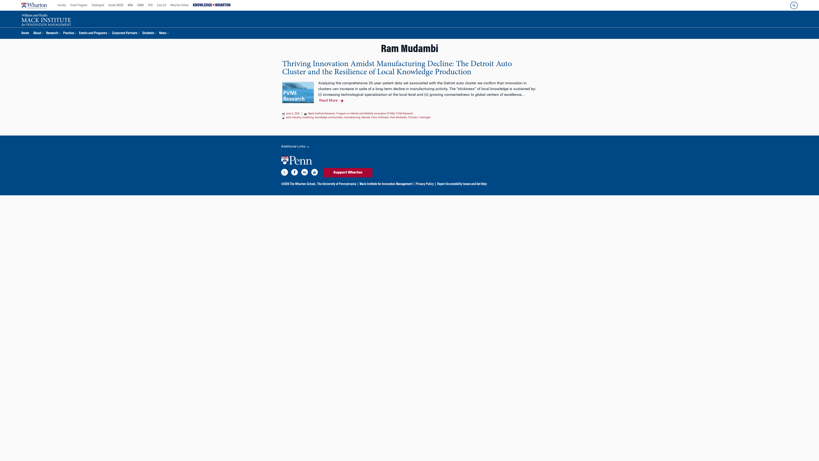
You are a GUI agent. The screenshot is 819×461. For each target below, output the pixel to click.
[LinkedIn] (304, 173)
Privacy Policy (425, 184)
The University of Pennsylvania (336, 184)
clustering (308, 117)
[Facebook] (294, 173)
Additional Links (293, 146)
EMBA (140, 5)
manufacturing (352, 117)
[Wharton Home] (34, 5)
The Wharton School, (303, 184)
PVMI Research (404, 113)
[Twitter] (284, 173)
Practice (68, 33)
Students (148, 33)
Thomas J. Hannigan (419, 117)
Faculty (62, 5)
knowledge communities (329, 117)
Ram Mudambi (398, 117)
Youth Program (78, 5)
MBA (130, 5)
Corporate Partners (124, 33)
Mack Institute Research (321, 113)
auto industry (293, 117)
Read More (328, 101)
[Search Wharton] (794, 5)
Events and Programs (93, 33)
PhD (150, 5)
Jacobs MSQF (115, 5)
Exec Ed (161, 5)
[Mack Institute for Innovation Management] (46, 19)
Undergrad (98, 5)
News (162, 33)
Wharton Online (179, 5)
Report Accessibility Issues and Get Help (462, 184)
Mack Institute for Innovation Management (386, 184)
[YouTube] (314, 173)
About (37, 33)
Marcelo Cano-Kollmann (375, 117)
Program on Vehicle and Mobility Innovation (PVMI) (365, 113)
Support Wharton (347, 172)
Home (25, 33)
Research (52, 33)
